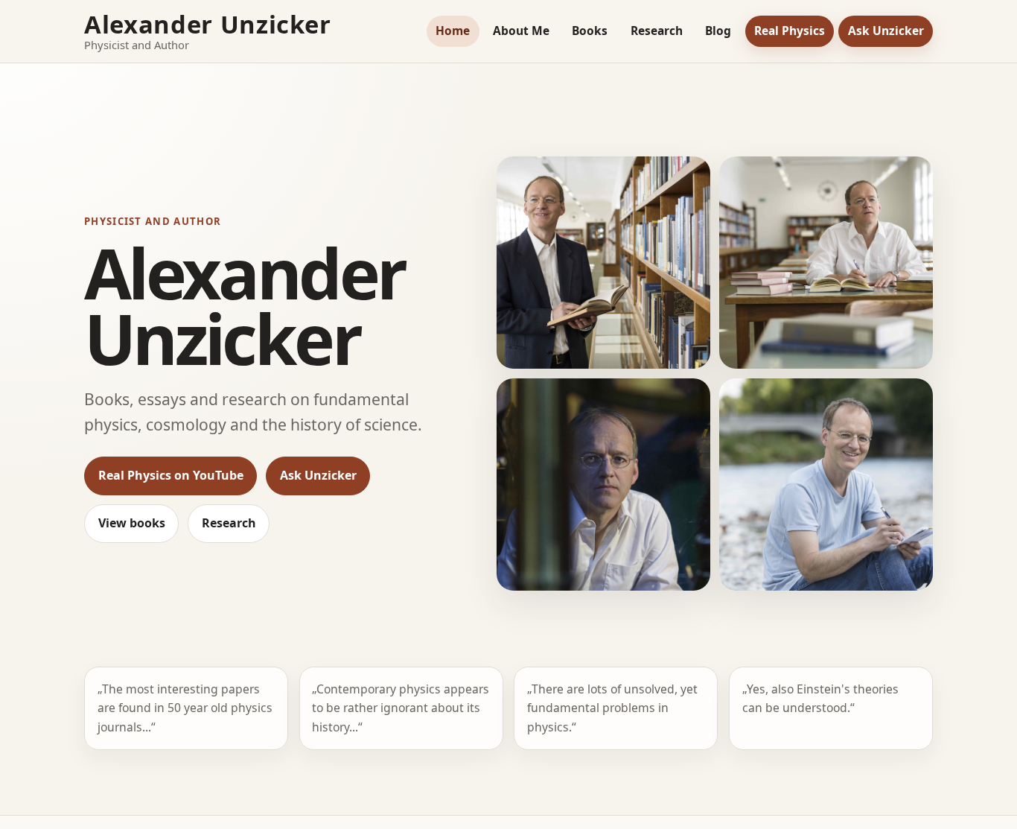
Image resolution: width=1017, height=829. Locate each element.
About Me (521, 30)
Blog (718, 30)
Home (453, 30)
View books (131, 523)
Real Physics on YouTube (170, 475)
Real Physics (789, 30)
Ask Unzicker (886, 30)
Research (657, 30)
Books (590, 30)
